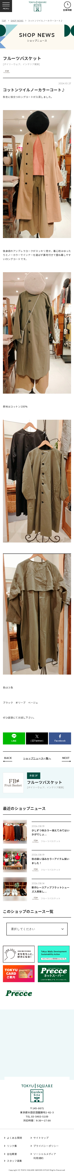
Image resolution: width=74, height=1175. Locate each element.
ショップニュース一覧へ (37, 758)
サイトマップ (41, 1137)
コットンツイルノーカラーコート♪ (45, 20)
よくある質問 (14, 1137)
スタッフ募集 (14, 1160)
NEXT (66, 758)
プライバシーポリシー (46, 1146)
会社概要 (12, 1154)
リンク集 (12, 1146)
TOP (4, 20)
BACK (8, 758)
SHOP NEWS (17, 20)
